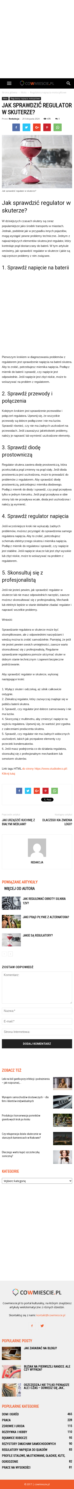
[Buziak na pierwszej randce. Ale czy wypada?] (11, 1371)
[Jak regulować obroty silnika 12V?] (11, 903)
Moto (5, 98)
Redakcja (14, 118)
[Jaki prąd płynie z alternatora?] (11, 921)
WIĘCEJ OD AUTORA (19, 888)
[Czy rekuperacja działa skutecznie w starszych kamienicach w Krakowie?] (62, 1138)
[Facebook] (32, 1326)
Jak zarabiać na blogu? (40, 1348)
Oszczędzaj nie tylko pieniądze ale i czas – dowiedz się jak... (46, 1386)
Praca (6, 1420)
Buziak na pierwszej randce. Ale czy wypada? (47, 1368)
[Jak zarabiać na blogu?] (11, 1353)
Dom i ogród (10, 1414)
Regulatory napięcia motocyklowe (25, 98)
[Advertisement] (37, 39)
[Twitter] (42, 1326)
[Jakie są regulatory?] (11, 939)
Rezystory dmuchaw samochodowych (29, 1444)
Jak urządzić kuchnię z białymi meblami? (18, 822)
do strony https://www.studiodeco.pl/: (45, 768)
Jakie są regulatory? (38, 935)
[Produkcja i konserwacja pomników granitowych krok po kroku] (62, 1120)
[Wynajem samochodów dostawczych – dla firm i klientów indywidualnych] (62, 1101)
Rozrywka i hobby (14, 1432)
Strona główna (9, 92)
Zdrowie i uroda (13, 1426)
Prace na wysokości (16, 1467)
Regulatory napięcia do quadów (24, 1450)
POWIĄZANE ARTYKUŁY (20, 882)
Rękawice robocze (14, 1438)
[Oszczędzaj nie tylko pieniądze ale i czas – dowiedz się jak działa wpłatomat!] (11, 1390)
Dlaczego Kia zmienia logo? (57, 822)
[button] (68, 83)
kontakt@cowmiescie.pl (50, 1315)
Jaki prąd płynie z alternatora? (46, 917)
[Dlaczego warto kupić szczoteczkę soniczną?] (62, 1157)
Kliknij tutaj (8, 773)
